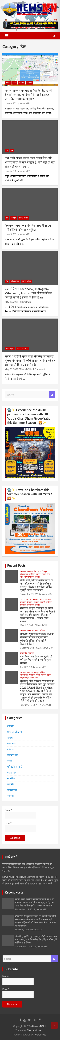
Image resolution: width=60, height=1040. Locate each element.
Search (52, 394)
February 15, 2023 (29, 705)
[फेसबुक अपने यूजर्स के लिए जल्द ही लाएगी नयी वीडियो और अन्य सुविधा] (30, 204)
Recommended (37, 599)
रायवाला (23, 605)
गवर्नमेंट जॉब (12, 755)
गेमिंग (39, 571)
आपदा (10, 737)
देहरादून (29, 602)
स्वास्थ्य (29, 83)
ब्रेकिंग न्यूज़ (15, 281)
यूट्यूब (38, 574)
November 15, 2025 (30, 594)
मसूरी (38, 675)
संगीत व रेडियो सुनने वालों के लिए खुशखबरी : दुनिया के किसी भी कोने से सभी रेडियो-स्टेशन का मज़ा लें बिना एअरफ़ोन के (30, 361)
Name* (8, 810)
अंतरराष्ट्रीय (10, 349)
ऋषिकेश (23, 602)
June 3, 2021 (11, 234)
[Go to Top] (54, 1025)
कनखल (30, 571)
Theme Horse (34, 1030)
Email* (8, 823)
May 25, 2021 (11, 302)
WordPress (40, 1034)
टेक (14, 83)
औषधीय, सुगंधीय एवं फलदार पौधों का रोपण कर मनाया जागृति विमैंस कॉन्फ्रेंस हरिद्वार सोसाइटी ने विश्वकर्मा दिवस (36, 939)
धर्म (12, 150)
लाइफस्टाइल (24, 678)
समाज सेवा (30, 605)
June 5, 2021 (11, 171)
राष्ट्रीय (21, 83)
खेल (35, 571)
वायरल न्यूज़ (46, 574)
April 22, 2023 (27, 667)
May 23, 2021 (11, 369)
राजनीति (11, 778)
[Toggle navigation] (6, 35)
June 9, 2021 (11, 103)
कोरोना (8, 83)
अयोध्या (10, 726)
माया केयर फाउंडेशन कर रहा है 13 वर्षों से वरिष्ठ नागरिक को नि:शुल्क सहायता (36, 660)
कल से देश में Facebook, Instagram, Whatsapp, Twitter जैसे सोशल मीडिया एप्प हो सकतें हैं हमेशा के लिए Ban (28, 293)
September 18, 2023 (30, 648)
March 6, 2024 (27, 625)
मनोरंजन (25, 349)
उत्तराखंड (23, 571)
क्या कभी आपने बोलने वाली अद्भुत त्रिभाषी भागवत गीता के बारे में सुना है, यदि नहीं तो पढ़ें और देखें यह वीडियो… (30, 162)
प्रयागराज (11, 772)
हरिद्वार (37, 577)
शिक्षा (21, 577)
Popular (24, 599)
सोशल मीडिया (23, 218)
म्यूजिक (43, 675)
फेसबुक (13, 218)
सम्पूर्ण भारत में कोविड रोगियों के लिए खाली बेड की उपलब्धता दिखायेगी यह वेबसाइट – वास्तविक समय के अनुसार (28, 95)
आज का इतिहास (14, 731)
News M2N (25, 103)
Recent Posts (16, 565)
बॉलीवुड (42, 672)
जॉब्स (9, 761)
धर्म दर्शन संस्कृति (39, 602)
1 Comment (39, 369)
